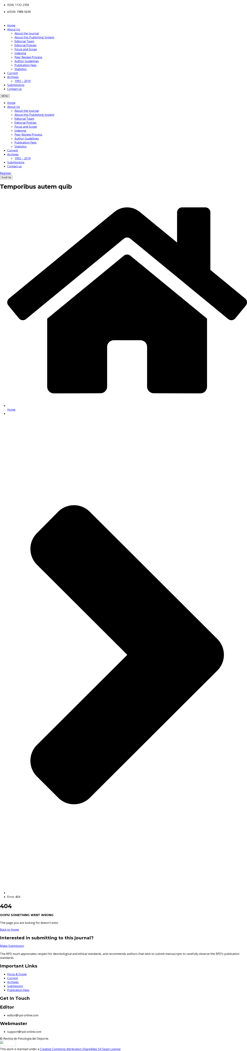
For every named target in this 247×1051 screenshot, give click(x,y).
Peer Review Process (28, 57)
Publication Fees (25, 65)
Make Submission (12, 946)
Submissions (15, 85)
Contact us (14, 89)
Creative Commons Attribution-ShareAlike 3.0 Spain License (80, 1049)
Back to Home (9, 930)
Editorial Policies (25, 45)
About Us (13, 29)
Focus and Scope (25, 49)
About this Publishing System (34, 37)
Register (5, 173)
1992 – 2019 (22, 81)
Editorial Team (24, 41)
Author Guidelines (26, 61)
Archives (13, 77)
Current (12, 73)
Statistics (20, 69)
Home (11, 25)
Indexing (20, 53)
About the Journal (26, 33)
